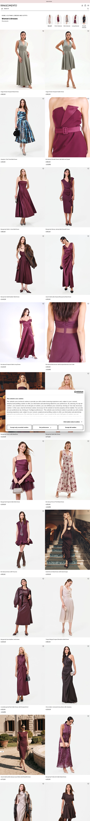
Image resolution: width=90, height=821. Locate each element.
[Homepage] (22, 5)
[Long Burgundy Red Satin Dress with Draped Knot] (22, 675)
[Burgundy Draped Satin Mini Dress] (22, 470)
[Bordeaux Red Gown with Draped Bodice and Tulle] (67, 332)
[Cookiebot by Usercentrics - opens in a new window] (75, 392)
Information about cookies (72, 422)
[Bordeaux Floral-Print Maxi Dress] (67, 470)
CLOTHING (10, 15)
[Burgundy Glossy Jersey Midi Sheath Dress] (67, 197)
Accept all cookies (70, 427)
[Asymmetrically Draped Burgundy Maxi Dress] (67, 265)
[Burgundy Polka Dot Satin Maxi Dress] (67, 745)
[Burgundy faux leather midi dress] (22, 607)
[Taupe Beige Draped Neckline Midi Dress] (67, 607)
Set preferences (44, 427)
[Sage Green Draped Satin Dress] (67, 60)
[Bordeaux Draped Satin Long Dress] (22, 332)
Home (3, 15)
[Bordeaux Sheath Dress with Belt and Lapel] (67, 127)
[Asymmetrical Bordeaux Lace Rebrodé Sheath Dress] (22, 745)
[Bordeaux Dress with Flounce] (22, 540)
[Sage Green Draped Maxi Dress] (22, 60)
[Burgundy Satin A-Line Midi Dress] (22, 197)
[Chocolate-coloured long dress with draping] (67, 675)
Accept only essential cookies (19, 427)
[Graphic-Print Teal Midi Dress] (22, 127)
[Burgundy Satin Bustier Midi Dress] (22, 265)
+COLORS (48, 164)
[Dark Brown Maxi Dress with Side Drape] (67, 540)
